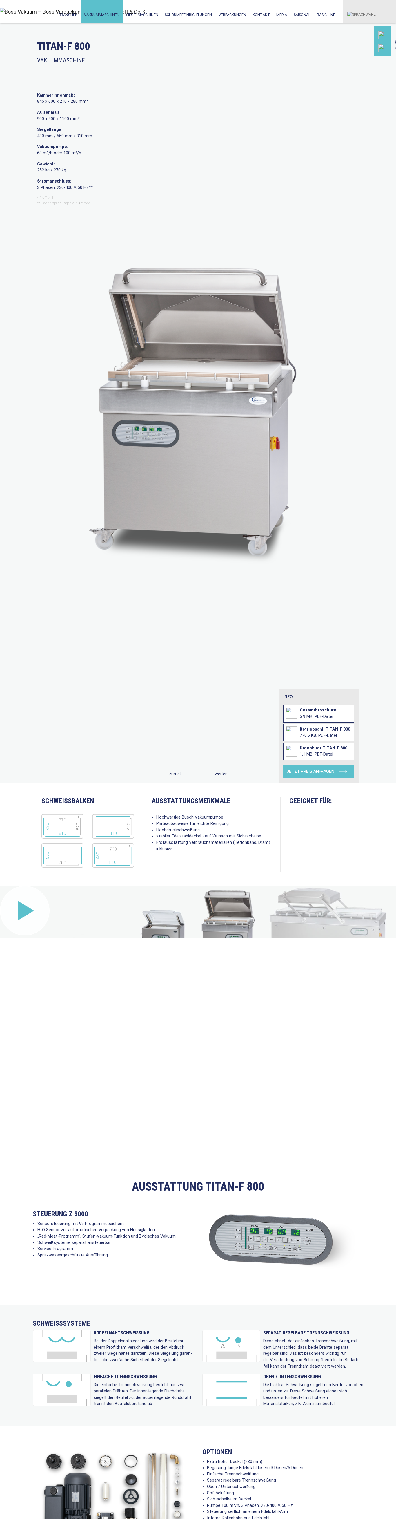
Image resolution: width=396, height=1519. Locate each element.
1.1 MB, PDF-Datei (323, 751)
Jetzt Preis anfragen (311, 771)
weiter (221, 774)
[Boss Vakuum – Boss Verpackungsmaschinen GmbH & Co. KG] (25, 12)
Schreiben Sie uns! (360, 99)
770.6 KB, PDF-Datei (325, 732)
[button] (361, 11)
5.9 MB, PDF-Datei (318, 713)
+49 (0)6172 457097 (361, 71)
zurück (175, 774)
